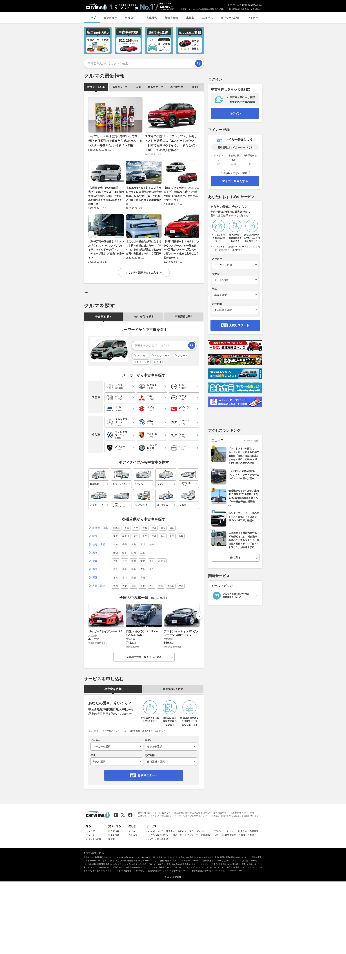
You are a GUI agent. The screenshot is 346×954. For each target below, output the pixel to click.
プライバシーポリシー (200, 831)
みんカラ (132, 835)
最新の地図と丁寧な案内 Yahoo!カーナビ (231, 857)
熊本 (142, 586)
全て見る (235, 557)
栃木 (163, 536)
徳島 (115, 577)
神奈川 (125, 536)
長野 (124, 544)
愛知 (115, 553)
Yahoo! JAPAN (255, 5)
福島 (172, 528)
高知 (142, 577)
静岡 (133, 553)
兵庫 (124, 561)
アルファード (162, 355)
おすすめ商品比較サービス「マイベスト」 (209, 871)
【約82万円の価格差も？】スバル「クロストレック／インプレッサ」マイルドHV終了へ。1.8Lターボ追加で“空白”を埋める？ (106, 249)
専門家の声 (176, 87)
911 (159, 362)
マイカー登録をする (235, 181)
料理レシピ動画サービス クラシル (240, 867)
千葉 (145, 536)
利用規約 (242, 831)
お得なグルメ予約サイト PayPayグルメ (195, 857)
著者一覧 (177, 835)
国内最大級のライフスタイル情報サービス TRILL (168, 871)
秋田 (154, 528)
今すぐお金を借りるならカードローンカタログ (144, 864)
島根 (124, 569)
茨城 (154, 536)
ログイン (232, 5)
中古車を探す (103, 316)
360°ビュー (110, 17)
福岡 (115, 586)
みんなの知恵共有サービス (249, 861)
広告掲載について (209, 835)
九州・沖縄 (98, 585)
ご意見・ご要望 (246, 835)
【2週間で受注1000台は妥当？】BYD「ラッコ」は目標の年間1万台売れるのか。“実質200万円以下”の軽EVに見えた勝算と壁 (106, 195)
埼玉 (136, 536)
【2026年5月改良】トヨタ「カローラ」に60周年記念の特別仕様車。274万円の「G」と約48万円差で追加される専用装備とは (144, 195)
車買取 (190, 17)
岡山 (133, 569)
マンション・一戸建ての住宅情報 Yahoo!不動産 (218, 864)
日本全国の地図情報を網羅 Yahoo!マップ (104, 864)
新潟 (115, 544)
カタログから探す (144, 316)
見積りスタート (148, 775)
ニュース (207, 17)
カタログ (130, 17)
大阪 (115, 561)
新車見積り (171, 17)
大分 (151, 586)
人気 (138, 87)
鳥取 (115, 569)
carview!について (155, 831)
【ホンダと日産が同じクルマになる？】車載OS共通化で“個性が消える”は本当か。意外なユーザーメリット (181, 193)
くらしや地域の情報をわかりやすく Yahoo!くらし (136, 861)
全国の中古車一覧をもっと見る (144, 657)
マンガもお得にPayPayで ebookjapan (132, 857)
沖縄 (181, 586)
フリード (183, 355)
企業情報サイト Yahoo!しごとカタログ (218, 861)
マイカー (252, 17)
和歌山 (161, 561)
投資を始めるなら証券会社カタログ (181, 864)
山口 (151, 569)
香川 (124, 577)
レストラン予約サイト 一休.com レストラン (204, 867)
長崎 (133, 586)
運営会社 (170, 831)
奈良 (151, 561)
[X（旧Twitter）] (123, 815)
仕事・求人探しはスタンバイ (163, 857)
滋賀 (142, 561)
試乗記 (195, 87)
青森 (127, 528)
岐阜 (124, 553)
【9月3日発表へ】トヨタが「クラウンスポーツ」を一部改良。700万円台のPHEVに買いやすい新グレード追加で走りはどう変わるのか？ (181, 249)
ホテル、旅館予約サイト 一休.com (166, 867)
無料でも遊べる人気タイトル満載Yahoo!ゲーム (179, 861)
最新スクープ (155, 87)
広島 (142, 569)
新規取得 (241, 5)
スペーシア (142, 362)
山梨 (181, 536)
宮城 (145, 528)
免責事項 (254, 831)
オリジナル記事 (230, 17)
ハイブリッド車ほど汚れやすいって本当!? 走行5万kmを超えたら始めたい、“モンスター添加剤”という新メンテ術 (115, 141)
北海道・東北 (100, 527)
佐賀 (124, 586)
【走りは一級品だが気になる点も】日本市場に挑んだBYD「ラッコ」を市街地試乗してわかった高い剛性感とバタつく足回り (143, 247)
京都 (133, 561)
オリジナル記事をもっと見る (142, 272)
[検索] (198, 63)
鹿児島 (170, 586)
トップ (92, 17)
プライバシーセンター (224, 831)
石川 (142, 544)
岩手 (136, 528)
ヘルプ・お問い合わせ (157, 839)
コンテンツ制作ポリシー (158, 835)
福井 (151, 544)
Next (199, 615)
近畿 (94, 561)
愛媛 (133, 577)
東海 (94, 552)
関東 (94, 536)
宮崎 (160, 586)
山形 (163, 528)
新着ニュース (120, 87)
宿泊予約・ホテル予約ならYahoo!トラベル (130, 867)
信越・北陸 (98, 544)
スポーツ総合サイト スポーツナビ (131, 871)
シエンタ (141, 355)
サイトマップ (191, 835)
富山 (133, 544)
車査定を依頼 (113, 688)
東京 (115, 536)
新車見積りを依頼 (173, 689)
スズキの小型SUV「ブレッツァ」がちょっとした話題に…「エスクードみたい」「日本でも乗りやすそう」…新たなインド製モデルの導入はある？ (171, 143)
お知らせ (182, 831)
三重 (142, 553)
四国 (94, 577)
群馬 (172, 536)
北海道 (116, 528)
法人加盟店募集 (228, 835)
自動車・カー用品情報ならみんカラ (98, 857)
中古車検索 (150, 17)
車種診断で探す (183, 316)
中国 (94, 569)
